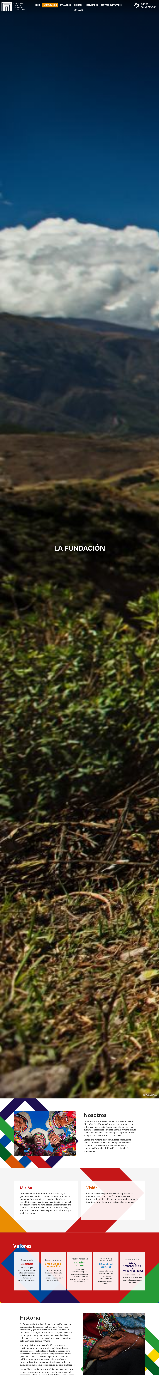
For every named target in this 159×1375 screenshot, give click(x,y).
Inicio (37, 5)
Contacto (78, 9)
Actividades (92, 5)
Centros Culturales (111, 5)
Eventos (78, 5)
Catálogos (65, 5)
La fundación (50, 5)
